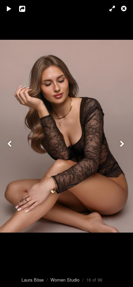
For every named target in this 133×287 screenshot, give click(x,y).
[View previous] (10, 143)
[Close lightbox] (124, 8)
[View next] (123, 143)
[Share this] (26, 8)
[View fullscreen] (109, 8)
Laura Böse (32, 279)
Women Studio (64, 279)
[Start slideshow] (9, 8)
